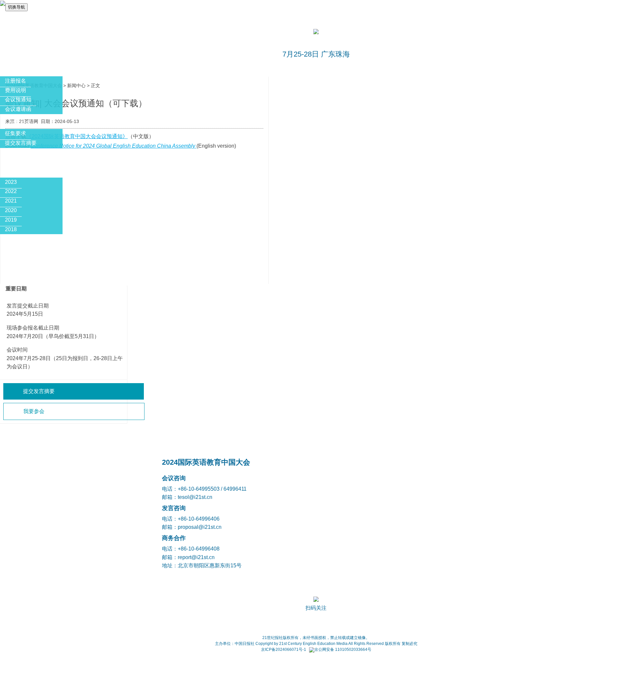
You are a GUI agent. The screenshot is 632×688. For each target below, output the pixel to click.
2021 (11, 201)
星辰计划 (20, 257)
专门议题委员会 (28, 243)
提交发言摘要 (21, 143)
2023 (11, 182)
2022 (11, 191)
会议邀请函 (18, 109)
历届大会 (20, 171)
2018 (11, 229)
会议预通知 (18, 99)
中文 (5, 18)
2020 (11, 210)
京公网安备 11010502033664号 (342, 649)
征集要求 (15, 133)
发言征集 (20, 123)
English (23, 18)
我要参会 (33, 411)
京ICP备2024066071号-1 (283, 649)
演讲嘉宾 (20, 157)
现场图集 (20, 272)
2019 (11, 220)
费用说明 (15, 90)
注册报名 (15, 81)
